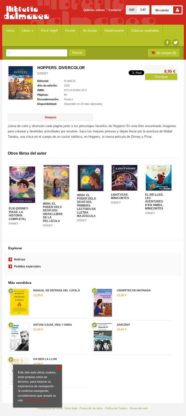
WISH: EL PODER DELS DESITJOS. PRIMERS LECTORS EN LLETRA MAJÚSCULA (86, 206)
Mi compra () (166, 53)
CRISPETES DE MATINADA (134, 290)
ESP (131, 9)
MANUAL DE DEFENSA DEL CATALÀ (56, 290)
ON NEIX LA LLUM (45, 359)
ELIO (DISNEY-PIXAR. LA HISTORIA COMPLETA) (19, 214)
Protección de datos (91, 408)
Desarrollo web (138, 408)
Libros (26, 30)
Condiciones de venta (50, 408)
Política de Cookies (116, 408)
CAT (143, 9)
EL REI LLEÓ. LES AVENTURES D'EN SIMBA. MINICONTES (154, 201)
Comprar (161, 77)
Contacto (114, 10)
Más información (35, 400)
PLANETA (70, 80)
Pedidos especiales (27, 266)
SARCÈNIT (123, 324)
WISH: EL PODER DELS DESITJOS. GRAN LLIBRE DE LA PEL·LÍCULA (53, 212)
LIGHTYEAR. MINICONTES (120, 196)
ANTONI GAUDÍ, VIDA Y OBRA (52, 324)
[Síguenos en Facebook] (167, 42)
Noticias (19, 259)
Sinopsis (50, 117)
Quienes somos (94, 10)
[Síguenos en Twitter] (175, 42)
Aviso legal (71, 408)
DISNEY (42, 73)
